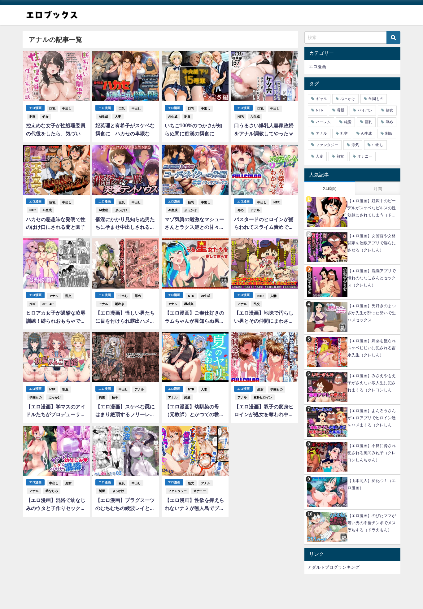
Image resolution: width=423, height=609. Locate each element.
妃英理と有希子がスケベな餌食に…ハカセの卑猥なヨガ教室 (125, 130)
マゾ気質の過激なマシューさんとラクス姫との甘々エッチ (194, 224)
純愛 (187, 397)
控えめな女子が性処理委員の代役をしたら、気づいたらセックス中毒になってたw (55, 130)
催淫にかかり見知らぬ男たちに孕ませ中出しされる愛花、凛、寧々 (125, 224)
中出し (67, 108)
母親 (340, 110)
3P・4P (48, 304)
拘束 (32, 304)
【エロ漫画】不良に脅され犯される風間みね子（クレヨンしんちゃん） (371, 453)
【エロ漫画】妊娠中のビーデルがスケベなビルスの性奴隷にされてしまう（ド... (371, 208)
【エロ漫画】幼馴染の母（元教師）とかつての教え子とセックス (194, 411)
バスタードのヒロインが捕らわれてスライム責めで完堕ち (264, 224)
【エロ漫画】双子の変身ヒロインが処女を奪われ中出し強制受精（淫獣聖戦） (264, 411)
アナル (255, 210)
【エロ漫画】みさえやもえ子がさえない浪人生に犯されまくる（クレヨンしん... (371, 383)
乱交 (68, 296)
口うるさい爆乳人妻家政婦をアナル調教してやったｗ (264, 129)
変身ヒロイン (263, 397)
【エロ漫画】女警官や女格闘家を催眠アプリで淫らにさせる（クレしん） (371, 243)
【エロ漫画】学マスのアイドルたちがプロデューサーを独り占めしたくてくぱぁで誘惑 (55, 411)
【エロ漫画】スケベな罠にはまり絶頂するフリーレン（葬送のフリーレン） (125, 411)
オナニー (200, 491)
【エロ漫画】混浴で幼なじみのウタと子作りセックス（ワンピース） (55, 505)
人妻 (118, 116)
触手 (115, 397)
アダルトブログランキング (333, 567)
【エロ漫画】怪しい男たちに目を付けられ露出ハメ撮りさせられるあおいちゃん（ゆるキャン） (125, 317)
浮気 (355, 145)
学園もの (35, 397)
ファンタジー (177, 491)
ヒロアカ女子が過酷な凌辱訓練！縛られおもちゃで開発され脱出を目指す (55, 317)
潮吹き (119, 304)
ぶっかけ (121, 210)
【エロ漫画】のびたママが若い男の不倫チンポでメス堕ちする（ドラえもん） (371, 523)
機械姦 (189, 304)
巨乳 (52, 108)
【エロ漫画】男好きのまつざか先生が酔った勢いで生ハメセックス (371, 313)
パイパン (365, 110)
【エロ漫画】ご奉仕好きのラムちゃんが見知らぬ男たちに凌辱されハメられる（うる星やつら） (194, 317)
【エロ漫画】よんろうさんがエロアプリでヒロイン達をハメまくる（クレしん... (371, 418)
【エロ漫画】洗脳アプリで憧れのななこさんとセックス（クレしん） (371, 278)
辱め (241, 210)
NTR (241, 116)
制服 (32, 116)
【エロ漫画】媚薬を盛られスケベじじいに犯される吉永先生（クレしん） (371, 348)
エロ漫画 (35, 108)
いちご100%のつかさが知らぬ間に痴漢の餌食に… (193, 129)
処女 (45, 116)
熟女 (340, 156)
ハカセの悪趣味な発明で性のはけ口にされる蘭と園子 (55, 223)
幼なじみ (52, 491)
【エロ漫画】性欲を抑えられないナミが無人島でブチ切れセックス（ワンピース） (194, 505)
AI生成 (103, 116)
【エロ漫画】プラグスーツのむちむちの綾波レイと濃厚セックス (125, 505)
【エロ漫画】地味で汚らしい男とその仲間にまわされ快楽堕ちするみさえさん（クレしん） (264, 317)
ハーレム (323, 122)
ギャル (321, 99)
